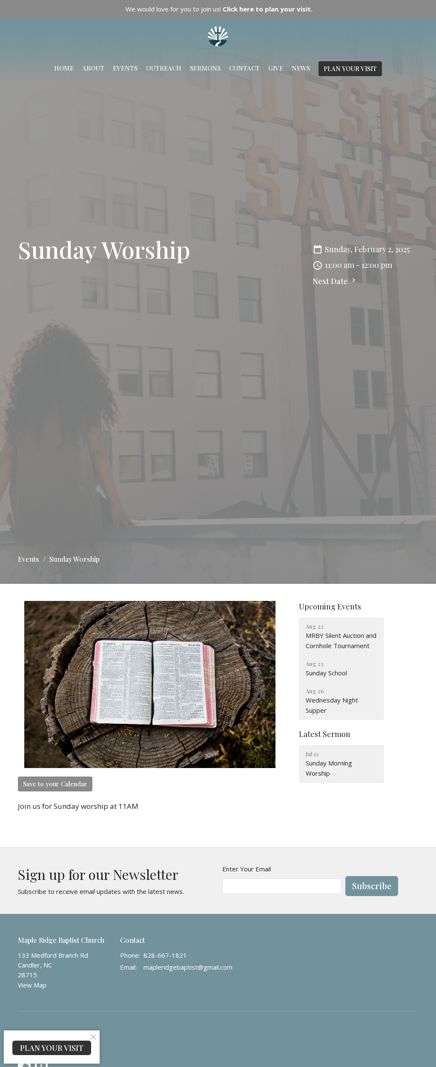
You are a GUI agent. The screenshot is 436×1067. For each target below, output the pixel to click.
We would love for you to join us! (219, 9)
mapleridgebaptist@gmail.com (187, 967)
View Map (32, 985)
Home (64, 68)
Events (125, 68)
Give (275, 68)
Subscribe (371, 885)
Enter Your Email (246, 869)
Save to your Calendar (55, 784)
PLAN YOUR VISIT (350, 68)
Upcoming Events (330, 606)
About (93, 68)
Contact (244, 68)
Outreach (163, 68)
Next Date (331, 281)
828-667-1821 (165, 955)
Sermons (205, 68)
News (301, 68)
